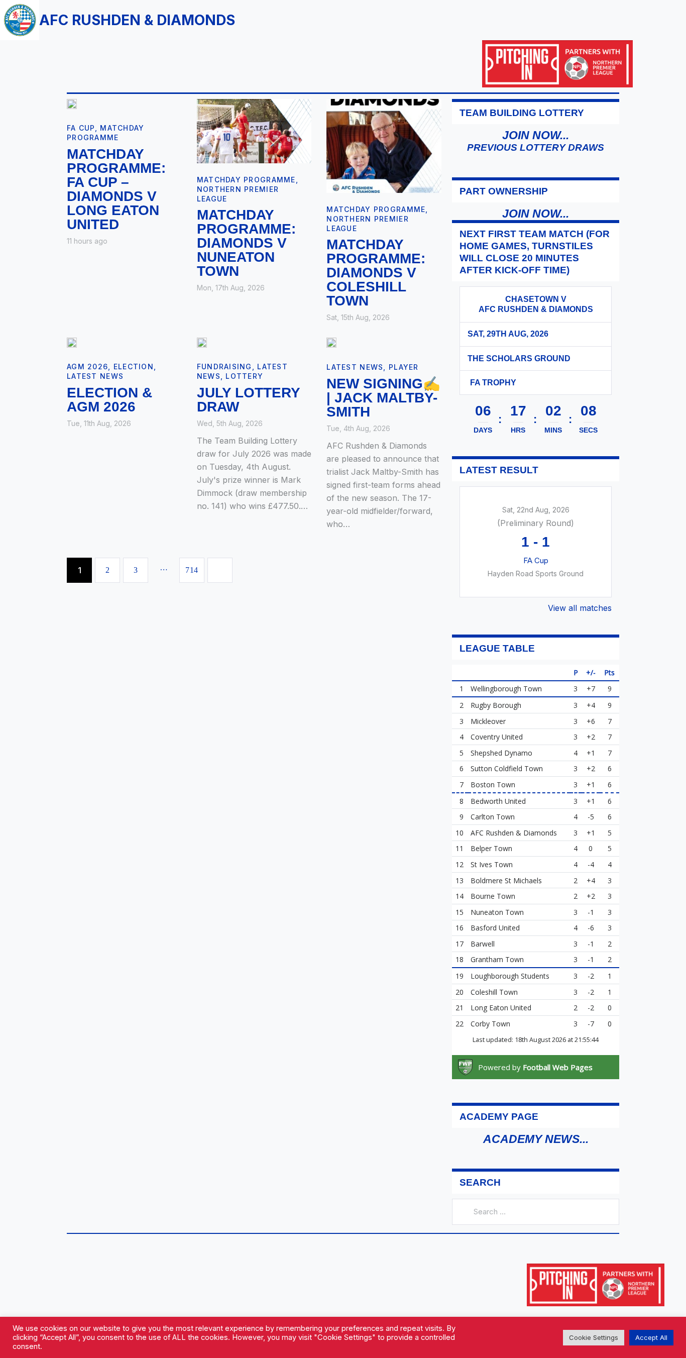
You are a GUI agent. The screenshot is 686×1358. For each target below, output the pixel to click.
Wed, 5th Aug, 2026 (230, 423)
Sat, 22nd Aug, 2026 (535, 509)
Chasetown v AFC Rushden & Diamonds (536, 304)
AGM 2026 (87, 366)
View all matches (580, 608)
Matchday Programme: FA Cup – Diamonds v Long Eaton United (116, 189)
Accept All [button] (651, 1337)
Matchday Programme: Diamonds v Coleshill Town (375, 273)
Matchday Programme (246, 179)
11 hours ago (87, 241)
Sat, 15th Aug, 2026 (358, 317)
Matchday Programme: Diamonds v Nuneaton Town (246, 243)
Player (404, 367)
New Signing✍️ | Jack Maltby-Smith (383, 398)
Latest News (95, 376)
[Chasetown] (483, 299)
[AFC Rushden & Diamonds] (588, 299)
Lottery (244, 376)
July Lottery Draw (248, 400)
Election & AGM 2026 (109, 400)
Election (133, 366)
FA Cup (81, 128)
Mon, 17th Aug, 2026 (231, 287)
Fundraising (224, 366)
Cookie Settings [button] (593, 1337)
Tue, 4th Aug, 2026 (358, 428)
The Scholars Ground (519, 358)
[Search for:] (535, 1211)
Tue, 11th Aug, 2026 (99, 423)
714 (194, 566)
